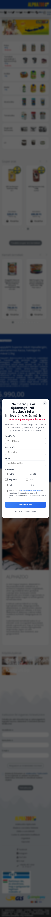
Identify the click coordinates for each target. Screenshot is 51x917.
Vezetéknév (10, 436)
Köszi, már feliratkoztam (25, 511)
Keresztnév (10, 447)
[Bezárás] (45, 403)
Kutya (11, 474)
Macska (33, 474)
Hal (10, 485)
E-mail (7, 458)
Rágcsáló (13, 479)
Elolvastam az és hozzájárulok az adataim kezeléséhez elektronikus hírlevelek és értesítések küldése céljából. (27, 494)
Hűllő (32, 485)
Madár (32, 479)
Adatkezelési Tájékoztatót (30, 490)
